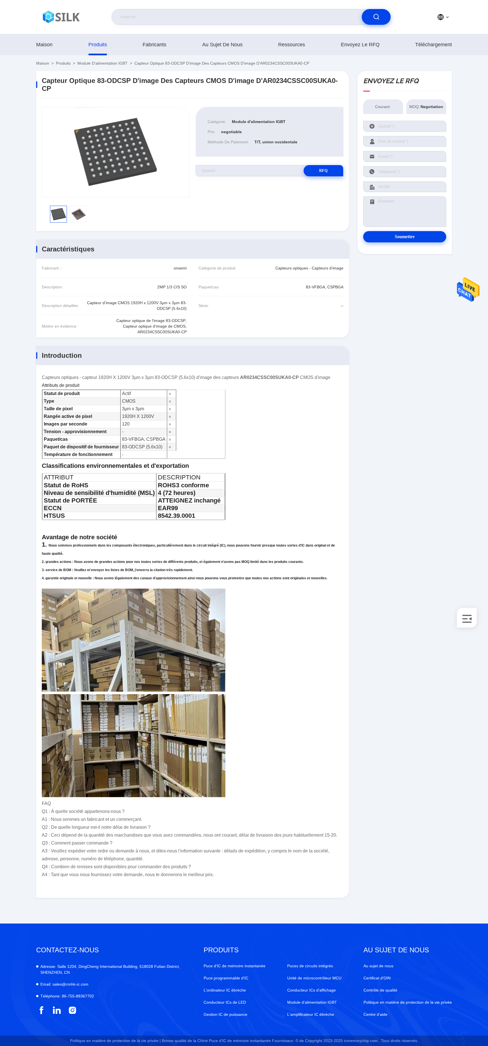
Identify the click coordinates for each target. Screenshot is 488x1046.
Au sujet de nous (222, 44)
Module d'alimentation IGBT (102, 63)
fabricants (154, 44)
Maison (44, 44)
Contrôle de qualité (380, 990)
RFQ (323, 170)
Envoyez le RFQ (360, 44)
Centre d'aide (375, 1014)
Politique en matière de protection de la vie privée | (115, 1040)
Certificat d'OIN (377, 978)
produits (97, 44)
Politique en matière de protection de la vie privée (407, 1002)
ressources (291, 44)
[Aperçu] (62, 17)
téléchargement (433, 44)
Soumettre (405, 236)
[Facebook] (41, 1010)
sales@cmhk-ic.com (64, 984)
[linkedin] (57, 1010)
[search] (376, 17)
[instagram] (72, 1010)
